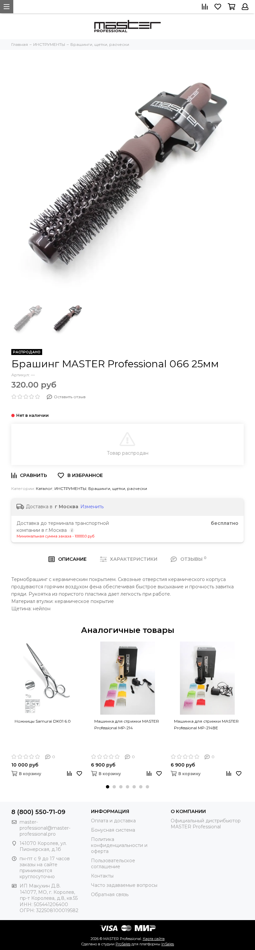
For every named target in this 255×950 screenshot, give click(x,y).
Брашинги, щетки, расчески (117, 488)
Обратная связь (109, 894)
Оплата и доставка (113, 821)
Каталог (44, 488)
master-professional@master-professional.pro (45, 828)
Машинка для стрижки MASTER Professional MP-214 (126, 724)
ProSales (123, 944)
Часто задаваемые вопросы (124, 885)
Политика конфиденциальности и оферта (119, 845)
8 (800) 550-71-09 (38, 812)
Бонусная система (113, 830)
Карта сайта (154, 938)
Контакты (102, 876)
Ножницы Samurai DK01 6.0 (43, 721)
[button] (107, 786)
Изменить (92, 507)
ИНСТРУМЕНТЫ (70, 488)
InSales (167, 944)
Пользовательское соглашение (113, 864)
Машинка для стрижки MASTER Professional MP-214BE (206, 724)
